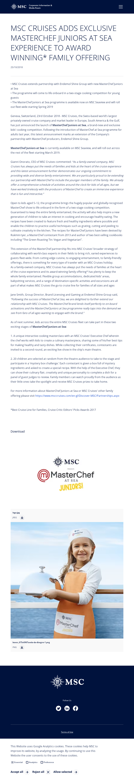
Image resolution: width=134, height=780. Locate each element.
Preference (49, 762)
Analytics (33, 762)
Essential (18, 762)
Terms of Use (67, 732)
